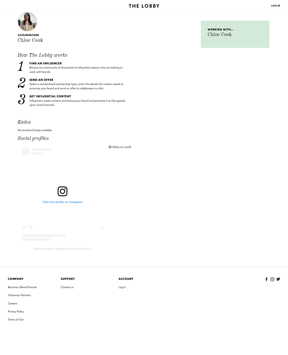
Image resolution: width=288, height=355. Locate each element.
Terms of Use (16, 319)
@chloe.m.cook (119, 147)
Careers (12, 303)
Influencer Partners (19, 295)
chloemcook (44, 248)
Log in (122, 287)
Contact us (67, 287)
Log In (275, 5)
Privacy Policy (16, 311)
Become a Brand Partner (22, 287)
